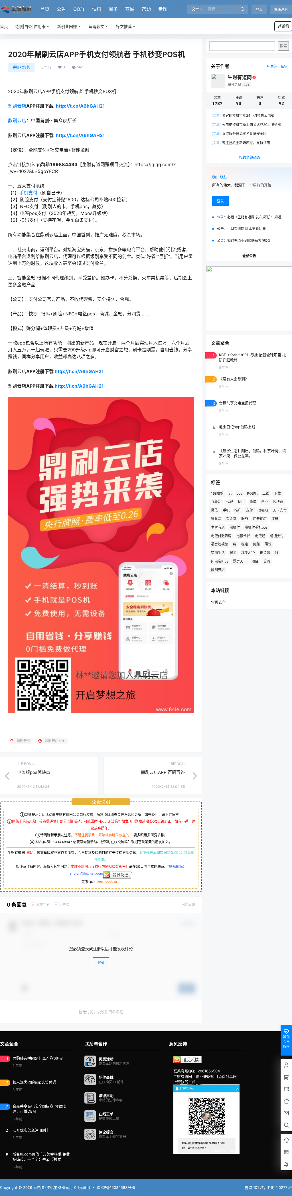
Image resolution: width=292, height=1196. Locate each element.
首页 (44, 9)
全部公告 (249, 256)
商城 (129, 9)
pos (239, 493)
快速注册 (281, 9)
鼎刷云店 (17, 106)
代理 (229, 502)
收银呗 (263, 510)
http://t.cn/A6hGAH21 (80, 106)
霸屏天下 (240, 561)
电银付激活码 (221, 536)
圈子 (113, 9)
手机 (226, 510)
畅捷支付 (277, 536)
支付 (249, 510)
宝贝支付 (218, 602)
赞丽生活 (218, 553)
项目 (255, 561)
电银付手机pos (256, 527)
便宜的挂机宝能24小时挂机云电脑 (243, 115)
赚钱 (268, 544)
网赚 (256, 544)
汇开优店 (260, 519)
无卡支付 (280, 510)
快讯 (96, 9)
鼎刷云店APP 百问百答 (163, 772)
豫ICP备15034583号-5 (116, 1187)
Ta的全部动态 (249, 157)
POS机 (252, 493)
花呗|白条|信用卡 (30, 26)
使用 (241, 502)
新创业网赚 (67, 26)
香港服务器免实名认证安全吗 (239, 134)
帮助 (146, 9)
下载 (277, 493)
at (230, 493)
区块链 (278, 502)
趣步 (233, 553)
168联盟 (217, 493)
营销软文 (96, 26)
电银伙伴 (243, 536)
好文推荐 (124, 26)
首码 (266, 561)
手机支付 (28, 193)
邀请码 (265, 553)
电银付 (235, 527)
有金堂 (231, 519)
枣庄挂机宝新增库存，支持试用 (241, 143)
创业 (264, 502)
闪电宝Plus (219, 561)
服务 (244, 519)
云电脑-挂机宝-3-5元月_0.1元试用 (61, 1187)
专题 (162, 9)
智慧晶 (216, 519)
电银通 (260, 536)
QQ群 (79, 9)
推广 (237, 510)
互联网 (216, 502)
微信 (214, 510)
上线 (265, 493)
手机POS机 (21, 67)
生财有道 (218, 527)
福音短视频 (219, 544)
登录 (259, 9)
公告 (61, 9)
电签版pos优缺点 (33, 772)
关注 (273, 66)
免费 (253, 502)
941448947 (62, 842)
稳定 (244, 544)
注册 (274, 519)
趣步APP (248, 553)
